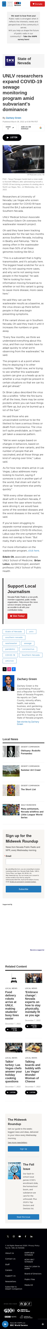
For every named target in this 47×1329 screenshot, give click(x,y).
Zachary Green (13, 118)
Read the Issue (23, 1217)
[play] (5, 1324)
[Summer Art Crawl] (11, 771)
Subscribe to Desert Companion (13, 1288)
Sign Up (23, 1149)
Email (8, 856)
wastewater (11, 643)
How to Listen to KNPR (32, 1268)
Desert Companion (30, 747)
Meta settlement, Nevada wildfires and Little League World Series (32, 813)
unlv (31, 631)
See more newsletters (17, 1142)
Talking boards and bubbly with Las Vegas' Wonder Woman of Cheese (33, 1071)
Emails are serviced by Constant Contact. (23, 882)
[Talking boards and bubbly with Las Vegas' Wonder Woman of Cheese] (33, 1047)
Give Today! (19, 616)
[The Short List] (11, 790)
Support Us (10, 1276)
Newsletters (10, 1282)
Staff (7, 1265)
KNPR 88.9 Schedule (29, 1254)
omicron (9, 661)
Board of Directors (33, 1274)
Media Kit (29, 1285)
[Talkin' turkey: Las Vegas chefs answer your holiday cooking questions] (13, 1047)
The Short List (28, 789)
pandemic (10, 649)
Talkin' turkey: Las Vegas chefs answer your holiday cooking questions (13, 1071)
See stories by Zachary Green (28, 723)
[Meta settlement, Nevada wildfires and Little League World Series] (11, 809)
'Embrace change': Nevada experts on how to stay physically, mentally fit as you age (32, 1003)
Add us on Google (26, 128)
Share (8, 128)
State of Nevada (24, 61)
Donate (38, 4)
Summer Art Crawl (31, 770)
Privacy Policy (33, 1245)
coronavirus (28, 649)
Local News (11, 988)
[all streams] (43, 1324)
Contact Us (10, 1259)
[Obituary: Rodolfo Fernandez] (11, 751)
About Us (9, 1253)
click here (33, 550)
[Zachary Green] (8, 683)
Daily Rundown (28, 805)
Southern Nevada (31, 655)
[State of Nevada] (10, 61)
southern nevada (14, 637)
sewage (28, 643)
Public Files (30, 1279)
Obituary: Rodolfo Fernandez (30, 752)
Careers (8, 1270)
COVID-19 (10, 655)
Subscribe (23, 889)
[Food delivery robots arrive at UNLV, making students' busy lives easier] (13, 978)
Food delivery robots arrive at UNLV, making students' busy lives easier (12, 1005)
